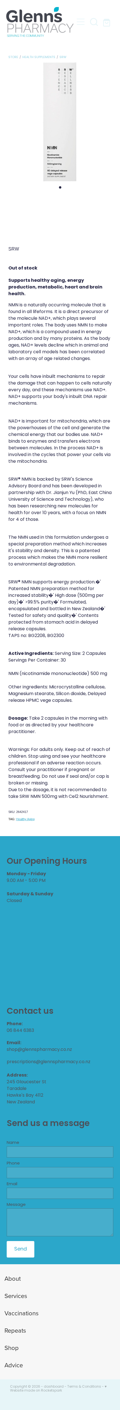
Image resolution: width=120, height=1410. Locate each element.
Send (20, 1249)
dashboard (54, 1387)
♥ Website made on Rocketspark (58, 1389)
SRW (62, 57)
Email (12, 1184)
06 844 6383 (20, 1030)
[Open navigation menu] (80, 21)
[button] (94, 21)
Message (16, 1205)
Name (13, 1143)
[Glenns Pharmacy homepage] (40, 22)
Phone (13, 1163)
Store (13, 57)
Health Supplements (38, 57)
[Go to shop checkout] (107, 21)
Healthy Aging (25, 819)
